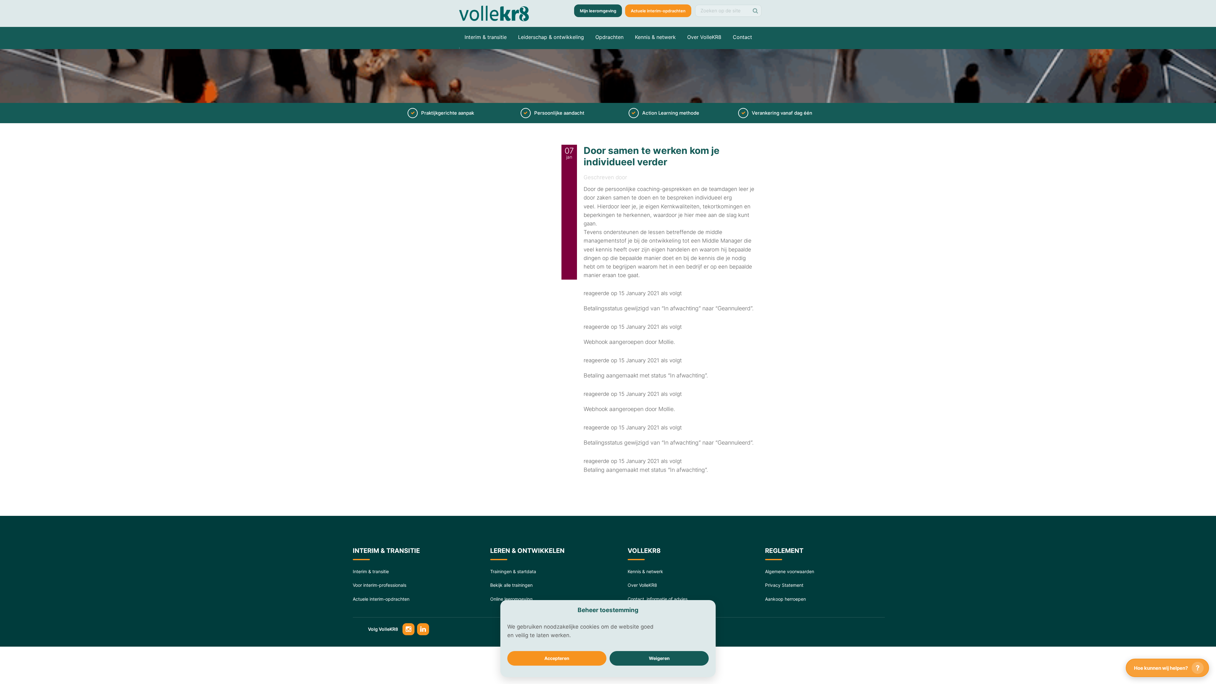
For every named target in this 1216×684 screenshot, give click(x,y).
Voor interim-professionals (379, 585)
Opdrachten (609, 37)
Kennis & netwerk (655, 37)
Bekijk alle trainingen (511, 585)
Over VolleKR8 (704, 37)
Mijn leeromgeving (598, 10)
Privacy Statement (784, 585)
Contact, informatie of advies (657, 599)
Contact (742, 37)
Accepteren (556, 658)
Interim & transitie (486, 37)
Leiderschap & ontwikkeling (551, 37)
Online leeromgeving (511, 599)
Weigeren (659, 658)
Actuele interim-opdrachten (658, 10)
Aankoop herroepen (785, 599)
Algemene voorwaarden (789, 571)
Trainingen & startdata (513, 571)
